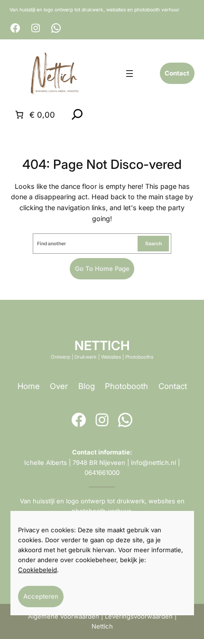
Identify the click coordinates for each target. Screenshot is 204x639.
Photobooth (126, 386)
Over (59, 386)
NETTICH (102, 345)
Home (29, 386)
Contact (172, 386)
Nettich (102, 626)
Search (153, 243)
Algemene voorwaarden (63, 616)
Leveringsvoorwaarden (139, 616)
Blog (86, 386)
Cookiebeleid (37, 570)
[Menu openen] (129, 73)
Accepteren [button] (40, 596)
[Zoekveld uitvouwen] (77, 114)
